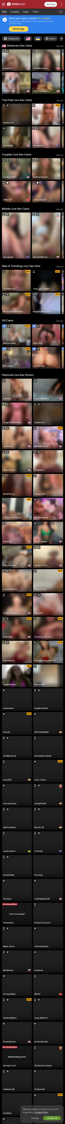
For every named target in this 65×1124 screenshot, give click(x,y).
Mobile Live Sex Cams (15, 208)
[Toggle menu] (3, 4)
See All (59, 46)
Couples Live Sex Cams (16, 154)
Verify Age (18, 29)
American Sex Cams (19, 45)
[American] (28, 38)
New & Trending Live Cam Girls (21, 266)
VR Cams (7, 320)
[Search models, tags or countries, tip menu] (60, 12)
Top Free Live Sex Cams (17, 100)
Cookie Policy (41, 1112)
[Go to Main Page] (19, 4)
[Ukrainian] (38, 38)
